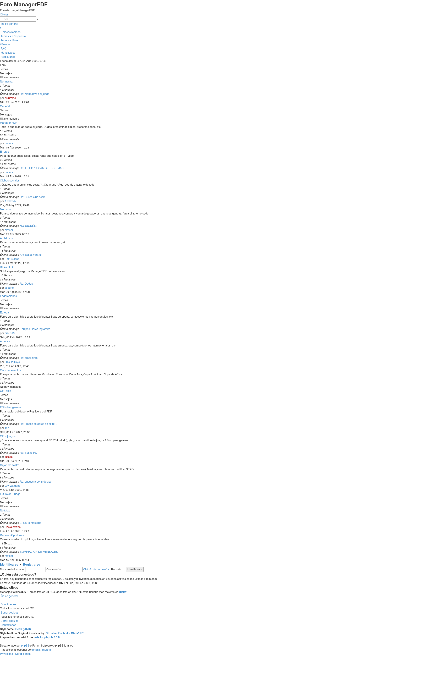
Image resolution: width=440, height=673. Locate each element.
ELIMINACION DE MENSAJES (39, 552)
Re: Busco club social (33, 197)
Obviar (4, 14)
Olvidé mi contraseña (96, 569)
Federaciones (8, 296)
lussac (9, 457)
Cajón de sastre (9, 465)
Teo (7, 428)
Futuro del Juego (10, 494)
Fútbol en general (10, 407)
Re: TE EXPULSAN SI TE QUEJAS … (43, 168)
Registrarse (31, 564)
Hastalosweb (13, 527)
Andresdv (10, 201)
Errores (4, 151)
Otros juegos (7, 436)
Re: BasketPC (28, 453)
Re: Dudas (26, 283)
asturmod (10, 98)
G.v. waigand (12, 486)
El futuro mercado (30, 523)
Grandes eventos (10, 370)
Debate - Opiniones (12, 535)
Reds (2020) (23, 629)
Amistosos (6, 238)
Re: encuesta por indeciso (36, 481)
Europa (4, 312)
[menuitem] (0, 28)
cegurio (9, 288)
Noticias (5, 510)
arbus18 (10, 333)
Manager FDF (8, 123)
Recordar (117, 569)
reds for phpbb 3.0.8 (47, 637)
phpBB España (41, 650)
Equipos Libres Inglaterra (35, 329)
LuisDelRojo (12, 362)
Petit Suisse (12, 259)
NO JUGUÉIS (28, 226)
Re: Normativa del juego (34, 94)
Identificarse (9, 564)
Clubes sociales (10, 180)
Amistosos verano (31, 255)
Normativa (6, 81)
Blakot (123, 592)
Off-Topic (5, 391)
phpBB (25, 645)
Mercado (5, 209)
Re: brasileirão (29, 358)
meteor (9, 143)
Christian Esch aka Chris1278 (65, 633)
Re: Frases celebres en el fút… (38, 424)
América (5, 341)
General (5, 106)
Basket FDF (7, 267)
